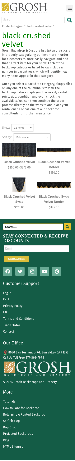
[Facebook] (7, 271)
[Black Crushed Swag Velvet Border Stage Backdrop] (54, 184)
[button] (69, 8)
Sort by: (7, 137)
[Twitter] (20, 271)
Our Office (13, 343)
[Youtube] (44, 271)
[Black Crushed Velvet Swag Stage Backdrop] (19, 184)
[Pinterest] (56, 271)
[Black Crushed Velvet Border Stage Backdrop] (54, 150)
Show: (6, 127)
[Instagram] (32, 271)
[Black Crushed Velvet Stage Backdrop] (19, 150)
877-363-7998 (35, 357)
